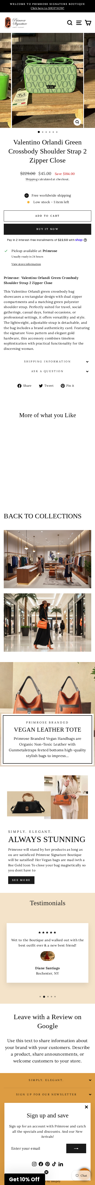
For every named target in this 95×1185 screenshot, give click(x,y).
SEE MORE (21, 880)
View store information (26, 264)
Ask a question (47, 371)
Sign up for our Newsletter (46, 1094)
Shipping (32, 179)
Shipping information (47, 361)
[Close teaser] (46, 1172)
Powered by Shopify (48, 1181)
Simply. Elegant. (46, 1080)
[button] (24, 1179)
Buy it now (47, 229)
